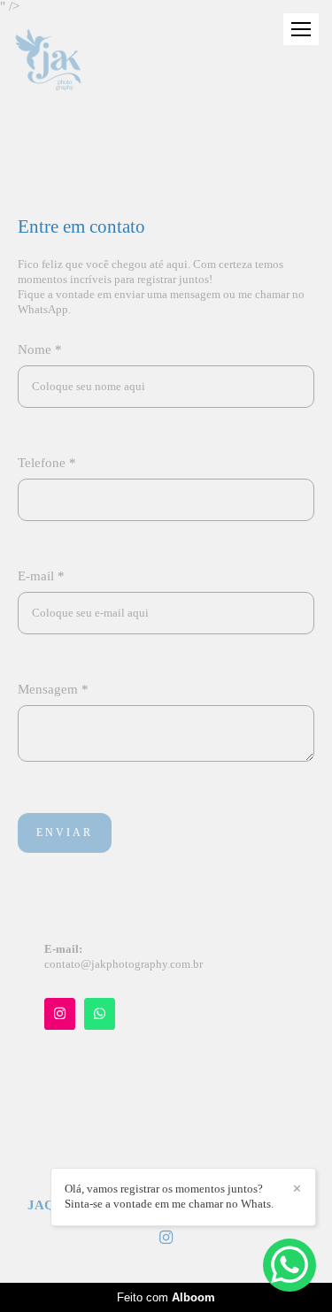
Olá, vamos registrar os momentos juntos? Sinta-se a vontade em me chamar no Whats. (169, 1196)
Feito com (166, 1297)
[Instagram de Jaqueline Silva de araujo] (166, 1238)
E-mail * (41, 576)
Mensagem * (53, 689)
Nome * (40, 350)
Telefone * (47, 463)
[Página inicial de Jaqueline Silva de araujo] (48, 61)
